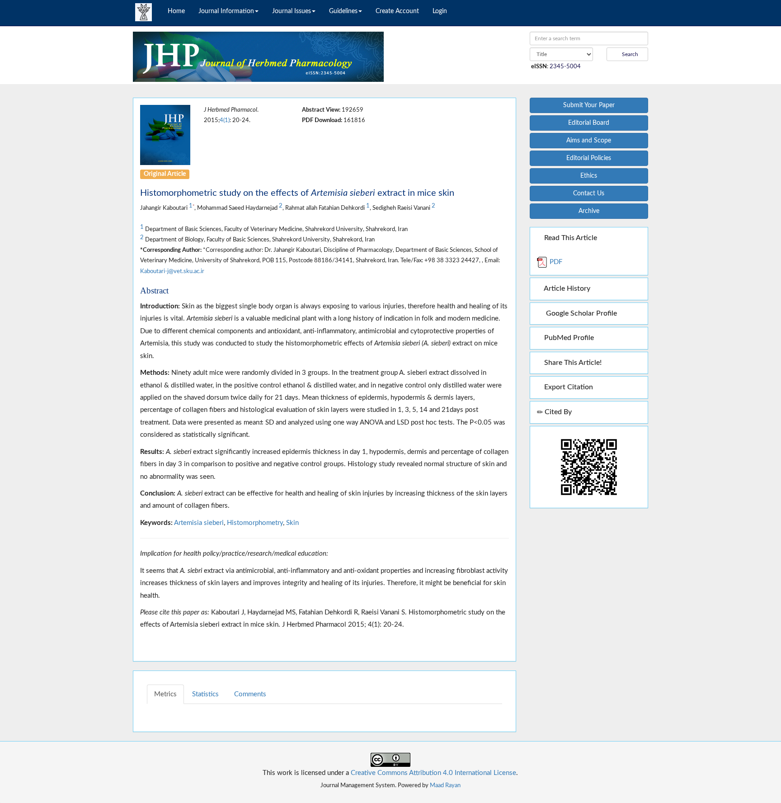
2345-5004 (565, 66)
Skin (292, 523)
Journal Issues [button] (291, 11)
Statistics (205, 694)
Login (440, 11)
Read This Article (569, 237)
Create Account (397, 11)
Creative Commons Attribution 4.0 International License (433, 773)
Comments (250, 694)
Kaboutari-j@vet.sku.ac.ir (172, 271)
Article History (566, 288)
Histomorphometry (255, 523)
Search (629, 54)
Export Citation (567, 387)
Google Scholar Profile (579, 313)
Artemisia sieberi (199, 523)
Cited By (557, 412)
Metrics (165, 694)
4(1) (225, 120)
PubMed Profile (568, 337)
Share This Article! (572, 362)
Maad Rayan (445, 785)
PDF (555, 262)
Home (176, 11)
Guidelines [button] (343, 11)
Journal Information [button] (226, 11)
